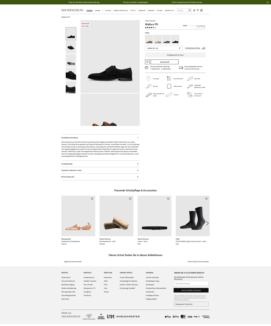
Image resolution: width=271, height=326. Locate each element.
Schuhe (108, 10)
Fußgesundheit (151, 299)
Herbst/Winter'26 (121, 10)
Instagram (87, 292)
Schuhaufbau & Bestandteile (156, 288)
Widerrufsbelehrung (68, 288)
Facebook (87, 295)
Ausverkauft (164, 62)
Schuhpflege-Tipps (152, 281)
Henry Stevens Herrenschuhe (198, 261)
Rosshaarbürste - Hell (107, 241)
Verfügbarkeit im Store (175, 55)
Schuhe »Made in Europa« (129, 285)
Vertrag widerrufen (68, 292)
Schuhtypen (150, 285)
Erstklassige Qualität (127, 288)
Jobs (105, 288)
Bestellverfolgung (67, 285)
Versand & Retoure (68, 281)
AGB (105, 281)
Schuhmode (150, 292)
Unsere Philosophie (127, 277)
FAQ (105, 285)
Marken (151, 10)
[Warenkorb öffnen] (201, 10)
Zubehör (141, 10)
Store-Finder (88, 285)
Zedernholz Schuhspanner (70, 241)
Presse (106, 292)
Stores (159, 10)
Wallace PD (65, 17)
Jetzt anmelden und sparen (191, 290)
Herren (89, 10)
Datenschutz (66, 277)
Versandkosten (201, 26)
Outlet (133, 10)
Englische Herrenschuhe (73, 261)
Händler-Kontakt (90, 281)
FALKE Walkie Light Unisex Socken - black (191, 241)
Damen (97, 10)
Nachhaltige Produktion (128, 281)
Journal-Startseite (152, 277)
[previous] (63, 223)
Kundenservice (89, 277)
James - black (143, 241)
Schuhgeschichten (152, 295)
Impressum (108, 277)
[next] (207, 223)
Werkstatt (169, 10)
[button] (175, 27)
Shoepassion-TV (89, 288)
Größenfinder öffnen (192, 48)
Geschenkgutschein (68, 295)
